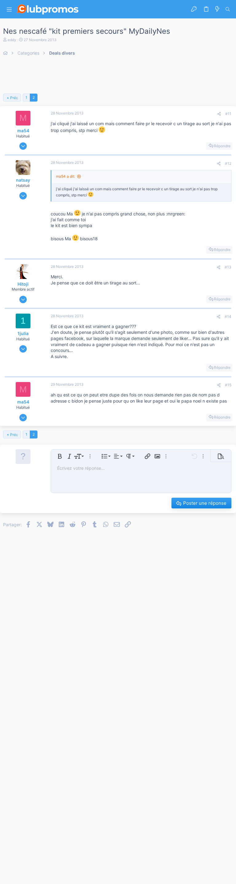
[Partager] (219, 114)
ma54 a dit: (65, 176)
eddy (12, 39)
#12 (228, 163)
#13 (228, 267)
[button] (9, 9)
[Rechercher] (227, 9)
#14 (228, 316)
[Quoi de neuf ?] (217, 9)
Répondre (222, 146)
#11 (228, 113)
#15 (228, 385)
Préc (14, 97)
